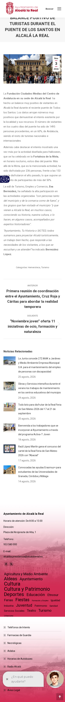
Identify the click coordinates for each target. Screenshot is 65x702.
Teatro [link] (31, 610)
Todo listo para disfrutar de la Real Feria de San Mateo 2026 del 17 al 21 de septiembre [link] (39, 409)
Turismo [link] (45, 267)
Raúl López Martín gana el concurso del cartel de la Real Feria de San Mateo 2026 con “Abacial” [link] (39, 451)
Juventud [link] (24, 605)
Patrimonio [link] (41, 605)
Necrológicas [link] (14, 643)
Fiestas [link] (22, 600)
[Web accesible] (4, 179)
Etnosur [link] (52, 595)
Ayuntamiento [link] (31, 579)
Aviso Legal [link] (13, 690)
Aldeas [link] (10, 579)
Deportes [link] (14, 594)
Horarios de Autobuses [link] (19, 658)
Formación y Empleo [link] (40, 600)
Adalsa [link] (11, 651)
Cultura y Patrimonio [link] (27, 589)
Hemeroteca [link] (34, 267)
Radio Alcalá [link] (14, 666)
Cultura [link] (12, 584)
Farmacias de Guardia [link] (19, 635)
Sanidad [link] (54, 606)
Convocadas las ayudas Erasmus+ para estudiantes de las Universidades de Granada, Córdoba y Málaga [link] (39, 472)
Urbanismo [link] (8, 616)
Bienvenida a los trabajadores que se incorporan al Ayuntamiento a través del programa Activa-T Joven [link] (38, 430)
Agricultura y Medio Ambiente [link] (26, 574)
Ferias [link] (8, 600)
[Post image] (9, 360)
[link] (59, 8)
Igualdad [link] (55, 600)
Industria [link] (9, 605)
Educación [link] (36, 594)
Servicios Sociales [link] (14, 610)
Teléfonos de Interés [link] (18, 627)
